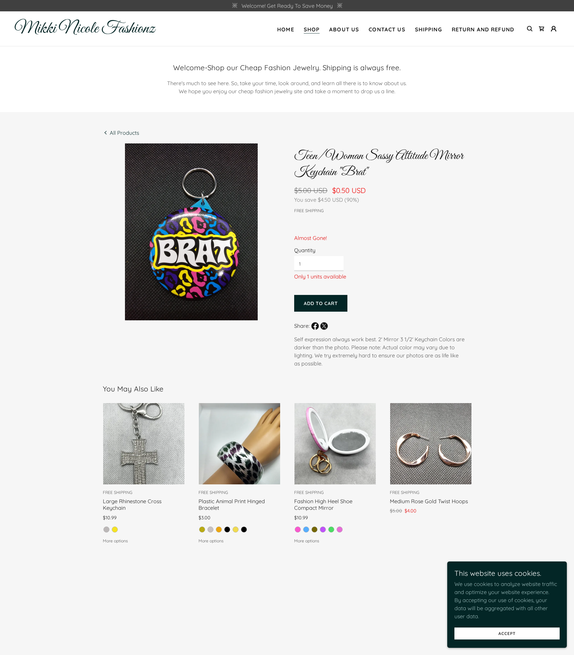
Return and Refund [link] (483, 29)
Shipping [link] (428, 29)
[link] (90, 30)
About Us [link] (344, 29)
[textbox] (319, 263)
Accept (506, 633)
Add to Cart (318, 303)
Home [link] (285, 29)
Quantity (304, 250)
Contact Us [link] (387, 29)
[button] (542, 29)
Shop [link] (312, 29)
